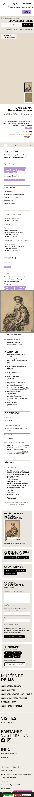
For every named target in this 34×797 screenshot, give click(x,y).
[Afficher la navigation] (4, 4)
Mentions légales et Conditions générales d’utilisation (16, 774)
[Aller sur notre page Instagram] (9, 740)
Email (17, 656)
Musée (26, 12)
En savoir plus (29, 7)
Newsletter (5, 758)
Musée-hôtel (11, 706)
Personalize (26, 795)
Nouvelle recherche (20, 21)
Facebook (17, 653)
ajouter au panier (11, 30)
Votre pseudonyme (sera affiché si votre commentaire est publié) (15, 610)
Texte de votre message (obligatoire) (14, 591)
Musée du (14, 698)
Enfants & (7, 723)
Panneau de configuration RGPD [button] (10, 785)
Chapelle (8, 702)
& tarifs (9, 754)
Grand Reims (16, 767)
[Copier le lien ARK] (27, 664)
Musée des (11, 686)
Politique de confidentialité (8, 778)
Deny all (18, 795)
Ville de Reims (5, 767)
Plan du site (4, 781)
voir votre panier (27, 30)
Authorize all (9, 795)
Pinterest (9, 656)
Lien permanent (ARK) (10, 660)
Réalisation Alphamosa (7, 771)
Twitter (8, 653)
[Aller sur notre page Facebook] (3, 740)
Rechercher (27, 25)
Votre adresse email (9, 618)
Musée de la (16, 694)
